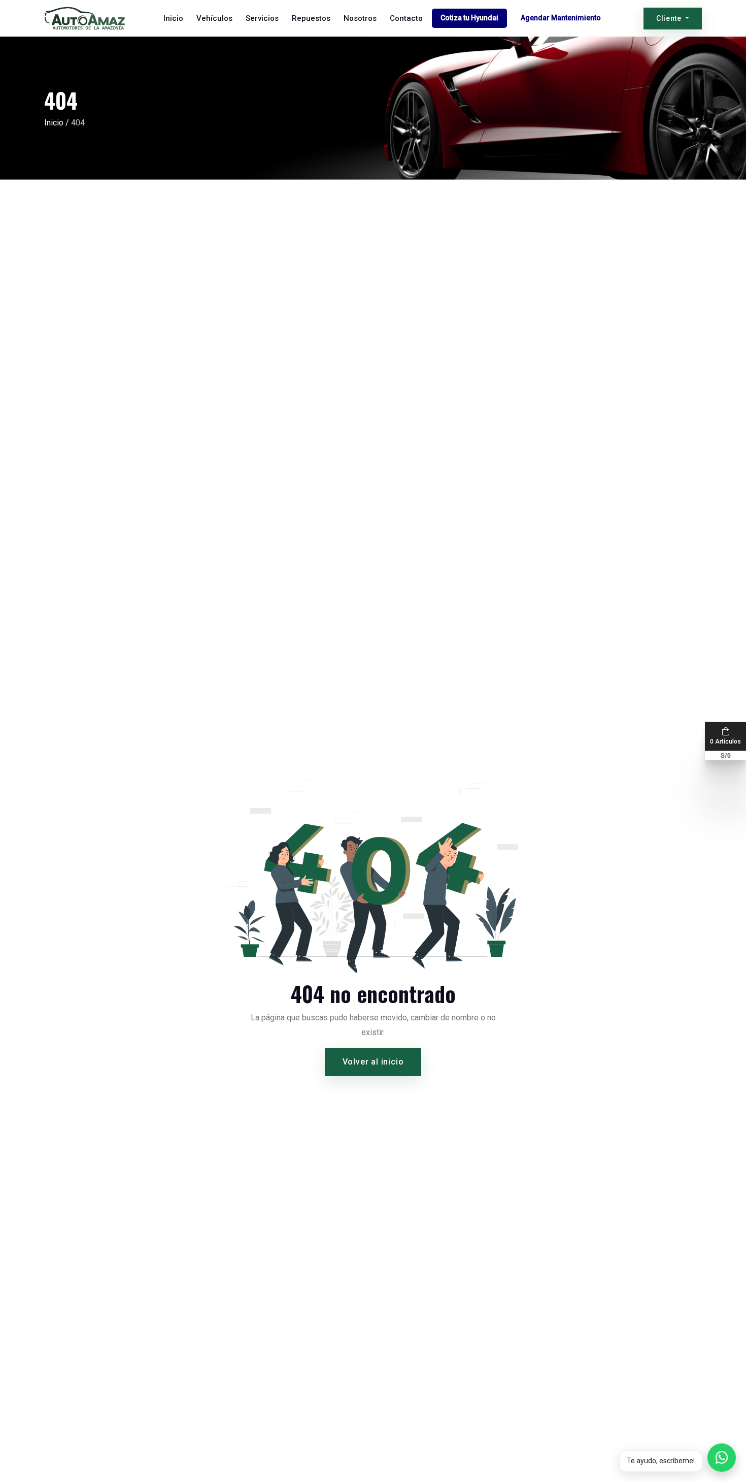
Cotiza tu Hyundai (469, 18)
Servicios (262, 18)
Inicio (173, 18)
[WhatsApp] (721, 1457)
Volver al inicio (373, 1062)
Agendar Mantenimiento (561, 18)
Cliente (670, 18)
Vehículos (214, 18)
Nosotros (360, 18)
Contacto (406, 18)
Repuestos (311, 18)
